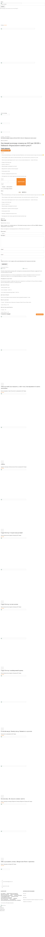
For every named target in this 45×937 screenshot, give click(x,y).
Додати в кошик (21, 181)
